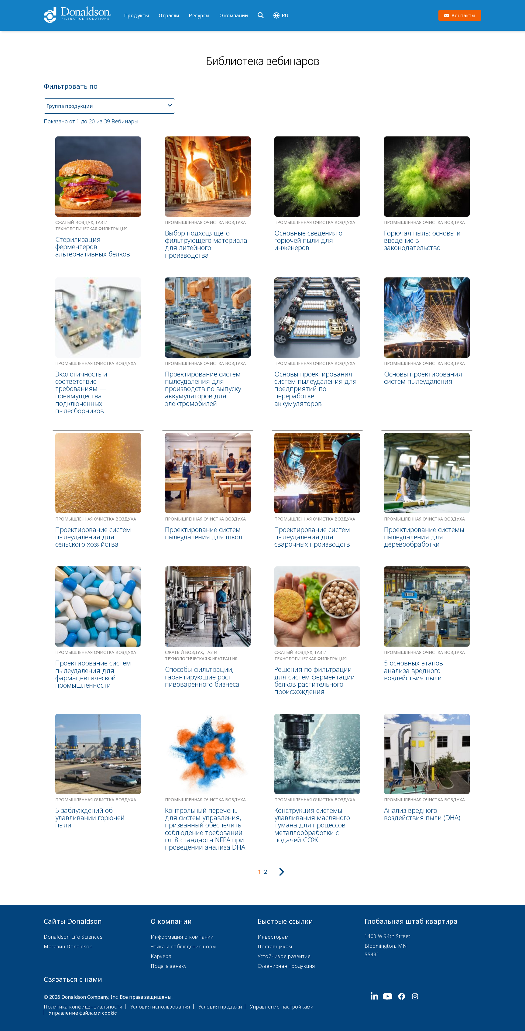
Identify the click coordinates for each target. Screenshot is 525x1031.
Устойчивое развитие (284, 956)
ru (285, 15)
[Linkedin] (377, 1004)
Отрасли (169, 15)
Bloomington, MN (386, 946)
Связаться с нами (73, 979)
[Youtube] (390, 1004)
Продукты (136, 15)
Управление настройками (282, 1006)
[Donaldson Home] (81, 15)
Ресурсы (199, 15)
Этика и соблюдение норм (183, 946)
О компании (233, 15)
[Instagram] (417, 1004)
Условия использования (160, 1006)
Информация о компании (182, 936)
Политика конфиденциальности (83, 1006)
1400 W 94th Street (387, 936)
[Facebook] (404, 1004)
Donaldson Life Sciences (73, 936)
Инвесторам (273, 936)
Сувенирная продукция (286, 966)
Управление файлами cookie (83, 1012)
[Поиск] (261, 15)
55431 (372, 954)
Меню (126, 5)
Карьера (161, 956)
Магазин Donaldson (68, 946)
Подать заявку (169, 966)
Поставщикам (275, 946)
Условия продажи (220, 1006)
